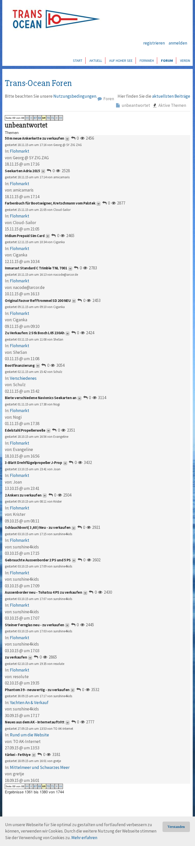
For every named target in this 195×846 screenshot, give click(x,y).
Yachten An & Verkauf (29, 702)
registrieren (154, 43)
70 (48, 117)
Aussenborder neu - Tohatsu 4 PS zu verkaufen (43, 592)
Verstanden (176, 827)
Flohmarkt (19, 151)
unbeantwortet (135, 105)
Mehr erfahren (84, 837)
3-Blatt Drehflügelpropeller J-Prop (33, 462)
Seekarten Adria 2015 (22, 170)
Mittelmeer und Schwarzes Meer (40, 767)
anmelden (178, 43)
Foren (108, 98)
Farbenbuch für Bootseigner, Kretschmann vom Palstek (50, 203)
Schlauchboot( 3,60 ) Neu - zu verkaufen (38, 527)
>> (60, 117)
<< (27, 117)
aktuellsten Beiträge (171, 96)
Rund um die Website (29, 735)
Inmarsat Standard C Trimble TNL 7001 (36, 268)
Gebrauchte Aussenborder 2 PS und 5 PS (38, 560)
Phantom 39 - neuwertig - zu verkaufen (37, 689)
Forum (167, 60)
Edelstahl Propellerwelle (25, 430)
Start (77, 60)
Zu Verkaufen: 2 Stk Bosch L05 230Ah (34, 332)
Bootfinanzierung (20, 365)
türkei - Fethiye (17, 754)
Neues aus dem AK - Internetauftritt (34, 722)
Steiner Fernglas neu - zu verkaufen (34, 624)
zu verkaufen (16, 657)
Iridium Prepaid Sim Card (24, 235)
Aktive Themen (172, 105)
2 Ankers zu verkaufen (23, 495)
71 (52, 117)
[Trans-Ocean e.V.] (54, 19)
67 (35, 117)
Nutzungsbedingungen (74, 96)
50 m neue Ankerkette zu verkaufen (34, 138)
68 (39, 117)
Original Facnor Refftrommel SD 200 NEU (38, 300)
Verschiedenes (23, 378)
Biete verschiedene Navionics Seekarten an (40, 397)
